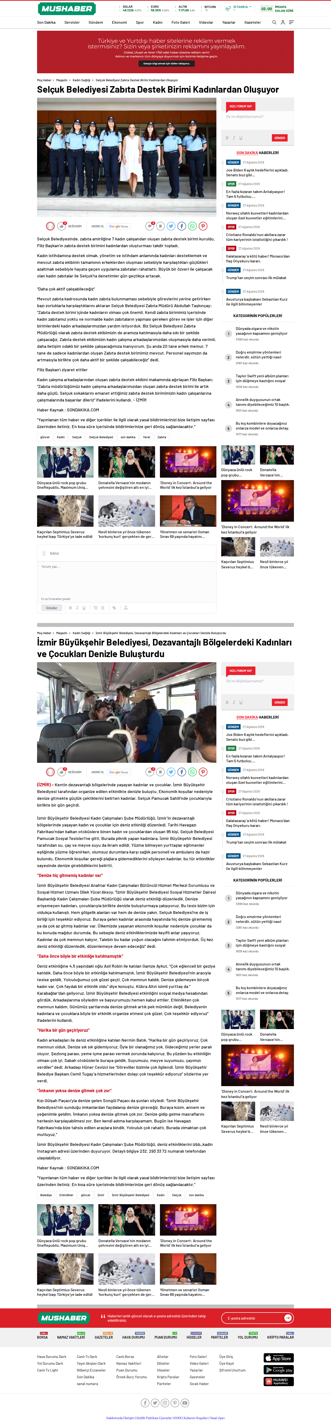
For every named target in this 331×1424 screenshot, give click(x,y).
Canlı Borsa (125, 1356)
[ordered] (95, 608)
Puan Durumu (166, 1335)
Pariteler (219, 1335)
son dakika (128, 437)
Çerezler (166, 1418)
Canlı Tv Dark (87, 1356)
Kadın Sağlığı (81, 80)
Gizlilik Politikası (147, 1418)
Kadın (158, 22)
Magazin (61, 80)
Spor (140, 22)
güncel (44, 437)
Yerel (146, 437)
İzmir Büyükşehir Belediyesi (130, 1195)
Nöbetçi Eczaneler (91, 1370)
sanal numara (87, 1383)
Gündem (96, 22)
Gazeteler (252, 22)
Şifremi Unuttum (232, 1370)
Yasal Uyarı (217, 1418)
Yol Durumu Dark (50, 1363)
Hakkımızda (114, 1418)
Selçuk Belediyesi (101, 437)
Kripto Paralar (280, 1335)
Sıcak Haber (199, 1383)
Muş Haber (44, 80)
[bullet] (102, 608)
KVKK (178, 1418)
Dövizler (163, 1363)
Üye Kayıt (226, 1363)
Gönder (51, 608)
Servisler (72, 22)
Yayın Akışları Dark (91, 1363)
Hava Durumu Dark (51, 1356)
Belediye (46, 1195)
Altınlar (163, 1356)
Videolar (206, 22)
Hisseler (194, 1335)
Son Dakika (46, 22)
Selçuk (77, 437)
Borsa (42, 1335)
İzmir (101, 1195)
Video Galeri (199, 1363)
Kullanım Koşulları (196, 1418)
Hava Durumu (133, 1335)
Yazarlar (229, 22)
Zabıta (162, 437)
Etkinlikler (66, 1195)
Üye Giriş (226, 1356)
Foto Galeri (181, 22)
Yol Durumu (248, 1335)
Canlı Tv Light (47, 1370)
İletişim (129, 1418)
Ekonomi (119, 22)
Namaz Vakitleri (71, 1335)
